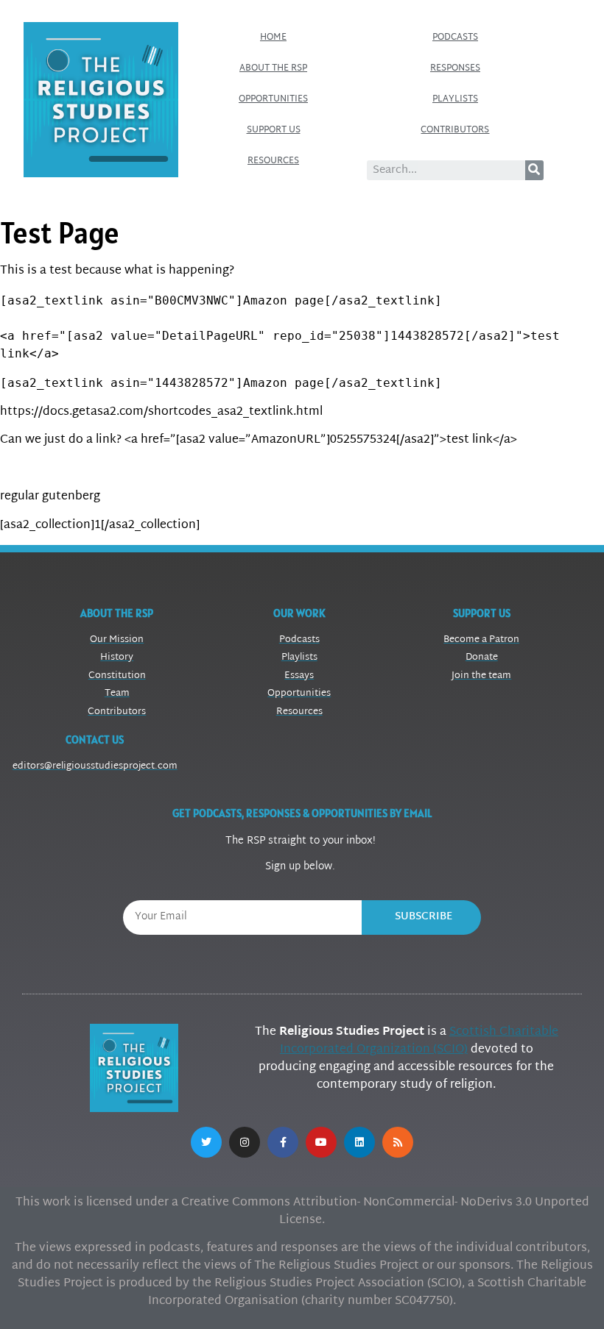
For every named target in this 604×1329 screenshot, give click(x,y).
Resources (273, 161)
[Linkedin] (359, 1142)
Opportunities (273, 99)
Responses (455, 68)
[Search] (534, 170)
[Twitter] (206, 1142)
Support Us (274, 130)
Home (273, 37)
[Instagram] (244, 1142)
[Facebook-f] (282, 1142)
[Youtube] (321, 1142)
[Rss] (397, 1142)
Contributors (455, 130)
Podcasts (455, 37)
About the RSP (273, 68)
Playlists (455, 99)
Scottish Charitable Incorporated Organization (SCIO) (419, 1041)
